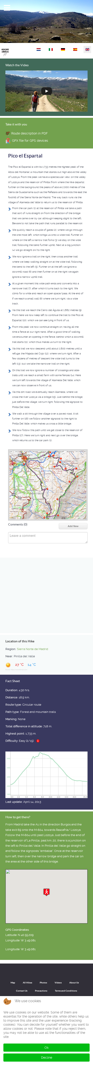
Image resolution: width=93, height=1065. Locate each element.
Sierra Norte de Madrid (32, 649)
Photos (43, 982)
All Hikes (27, 982)
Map (13, 982)
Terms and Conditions (66, 991)
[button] (46, 892)
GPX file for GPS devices (30, 140)
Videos (58, 982)
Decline (46, 1057)
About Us (74, 982)
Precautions (41, 991)
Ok (46, 1047)
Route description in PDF (29, 133)
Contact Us (21, 991)
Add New (73, 526)
